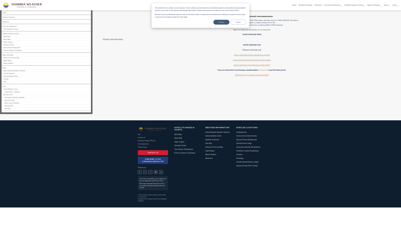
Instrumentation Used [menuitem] (10, 76)
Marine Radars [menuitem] (8, 63)
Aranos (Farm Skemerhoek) (246, 136)
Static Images (179, 142)
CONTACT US (153, 153)
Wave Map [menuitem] (6, 39)
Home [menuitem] (294, 5)
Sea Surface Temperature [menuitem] (11, 47)
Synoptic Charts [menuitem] (8, 45)
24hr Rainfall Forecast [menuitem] (10, 29)
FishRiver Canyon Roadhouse (247, 151)
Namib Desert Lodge (244, 143)
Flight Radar (209, 151)
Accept (221, 22)
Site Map (208, 143)
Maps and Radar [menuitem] (373, 5)
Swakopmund (241, 132)
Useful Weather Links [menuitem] (10, 89)
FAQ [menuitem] (4, 82)
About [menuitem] (386, 5)
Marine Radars (210, 154)
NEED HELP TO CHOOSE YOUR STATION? (252, 75)
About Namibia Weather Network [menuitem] (14, 70)
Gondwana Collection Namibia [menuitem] (14, 97)
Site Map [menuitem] (7, 108)
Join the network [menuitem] (8, 73)
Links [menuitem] (394, 5)
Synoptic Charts (180, 145)
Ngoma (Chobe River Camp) (247, 166)
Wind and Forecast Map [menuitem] (11, 57)
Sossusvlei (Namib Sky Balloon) (248, 147)
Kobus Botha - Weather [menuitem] (12, 92)
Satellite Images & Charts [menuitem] (353, 5)
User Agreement (143, 144)
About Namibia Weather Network (217, 132)
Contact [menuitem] (6, 79)
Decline (238, 22)
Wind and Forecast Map (214, 147)
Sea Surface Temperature (183, 149)
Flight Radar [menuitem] (7, 60)
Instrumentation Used (213, 136)
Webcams (209, 158)
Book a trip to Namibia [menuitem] (11, 103)
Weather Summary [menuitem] (305, 5)
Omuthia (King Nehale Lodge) (247, 162)
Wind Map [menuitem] (6, 36)
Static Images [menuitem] (7, 42)
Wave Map (178, 138)
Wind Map (178, 134)
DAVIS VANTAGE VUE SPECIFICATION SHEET (251, 65)
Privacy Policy (142, 147)
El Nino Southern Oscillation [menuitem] (12, 50)
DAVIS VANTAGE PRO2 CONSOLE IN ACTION (252, 55)
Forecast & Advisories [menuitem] (332, 5)
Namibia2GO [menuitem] (8, 106)
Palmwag (239, 158)
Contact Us (263, 70)
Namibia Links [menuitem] (8, 94)
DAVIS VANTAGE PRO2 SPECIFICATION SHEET (252, 60)
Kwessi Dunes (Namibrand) (246, 140)
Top (139, 134)
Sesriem (239, 154)
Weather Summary (212, 140)
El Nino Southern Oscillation (184, 153)
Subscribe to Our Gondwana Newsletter (153, 160)
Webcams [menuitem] (318, 5)
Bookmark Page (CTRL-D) (146, 140)
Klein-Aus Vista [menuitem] (9, 100)
